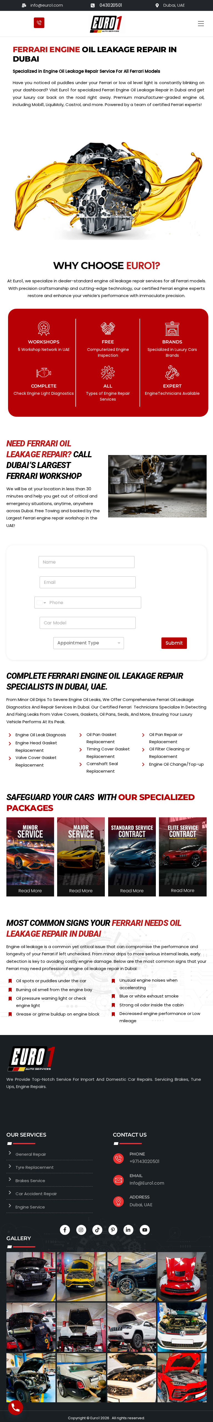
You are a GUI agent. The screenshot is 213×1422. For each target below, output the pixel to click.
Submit (174, 643)
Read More (30, 891)
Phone (137, 1154)
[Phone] (15, 1407)
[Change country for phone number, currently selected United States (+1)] (40, 603)
